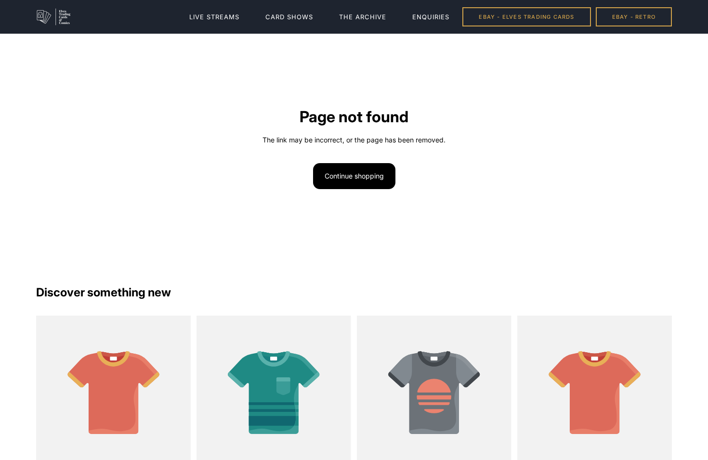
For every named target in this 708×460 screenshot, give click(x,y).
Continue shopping (354, 176)
